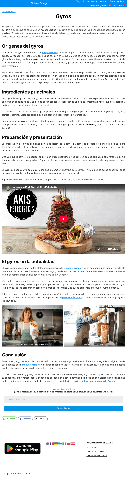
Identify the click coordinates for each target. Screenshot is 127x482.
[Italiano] (64, 443)
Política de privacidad (96, 456)
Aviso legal (91, 447)
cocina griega (73, 268)
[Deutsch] (56, 443)
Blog (78, 1)
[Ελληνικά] (60, 443)
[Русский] (69, 443)
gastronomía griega (71, 297)
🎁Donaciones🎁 (117, 5)
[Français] (52, 443)
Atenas (121, 271)
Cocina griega (9, 12)
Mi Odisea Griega (37, 3)
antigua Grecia (49, 52)
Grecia (103, 1)
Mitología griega (98, 5)
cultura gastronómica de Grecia (98, 381)
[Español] (73, 443)
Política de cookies (95, 451)
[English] (48, 443)
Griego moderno (117, 1)
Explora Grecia (90, 1)
